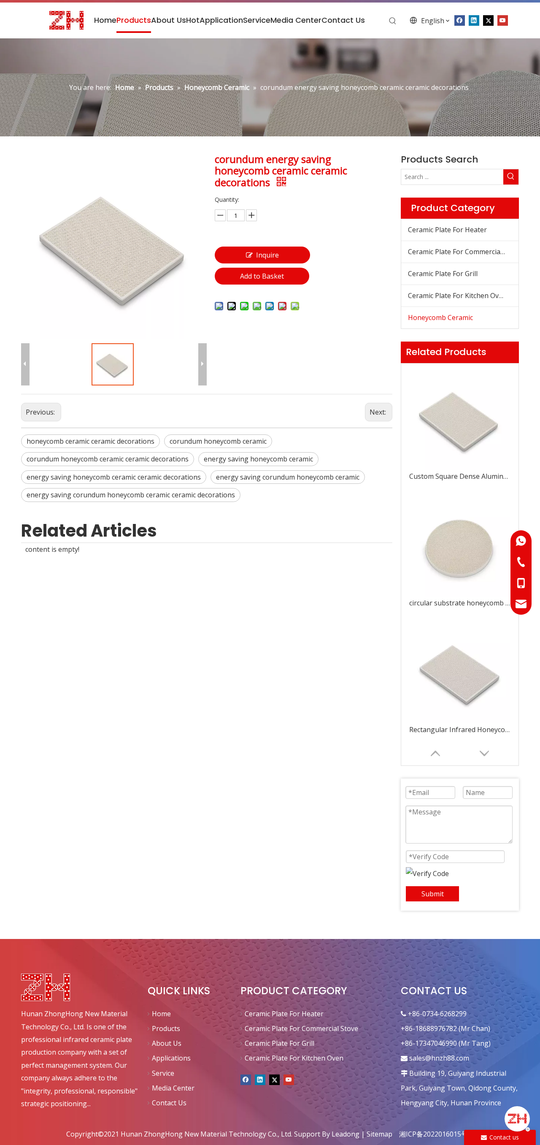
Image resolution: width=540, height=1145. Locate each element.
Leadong (345, 1134)
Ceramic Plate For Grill (443, 273)
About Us (166, 1043)
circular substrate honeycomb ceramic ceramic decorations (459, 603)
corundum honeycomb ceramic (218, 441)
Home (161, 1013)
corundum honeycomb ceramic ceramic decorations (108, 459)
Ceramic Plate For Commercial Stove (463, 251)
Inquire (267, 255)
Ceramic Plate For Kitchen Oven (457, 295)
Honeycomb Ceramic (440, 317)
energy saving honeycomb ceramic (258, 459)
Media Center (173, 1088)
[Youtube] (502, 20)
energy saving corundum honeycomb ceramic (287, 477)
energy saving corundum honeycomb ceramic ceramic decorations (131, 494)
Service (163, 1073)
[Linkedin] (260, 1079)
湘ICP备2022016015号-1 (436, 1134)
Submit (432, 893)
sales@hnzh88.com (439, 1058)
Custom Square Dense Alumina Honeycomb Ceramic (459, 476)
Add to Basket (262, 276)
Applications (171, 1058)
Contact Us (169, 1102)
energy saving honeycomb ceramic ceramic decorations (114, 477)
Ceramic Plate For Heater (447, 229)
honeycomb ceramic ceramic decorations (90, 441)
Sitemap (379, 1134)
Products (166, 1028)
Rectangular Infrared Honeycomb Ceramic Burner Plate (459, 729)
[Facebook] (245, 1079)
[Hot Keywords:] (392, 21)
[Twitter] (274, 1079)
